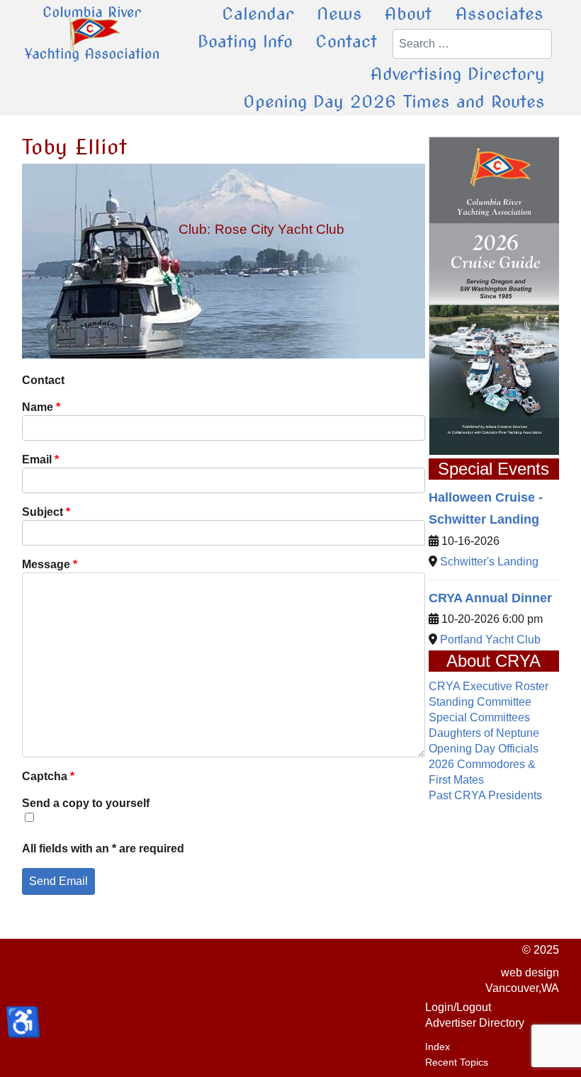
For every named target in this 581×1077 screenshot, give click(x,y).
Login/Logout (458, 1007)
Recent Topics (456, 1062)
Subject (46, 512)
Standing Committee (480, 702)
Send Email (58, 881)
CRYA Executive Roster (488, 686)
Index (437, 1046)
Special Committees (479, 717)
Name (41, 407)
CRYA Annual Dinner (490, 598)
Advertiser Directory (474, 1023)
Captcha (48, 776)
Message (49, 564)
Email (40, 459)
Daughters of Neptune (484, 733)
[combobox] (472, 44)
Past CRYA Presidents (485, 795)
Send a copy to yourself (86, 803)
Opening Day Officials (483, 749)
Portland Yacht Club (490, 639)
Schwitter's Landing (489, 562)
